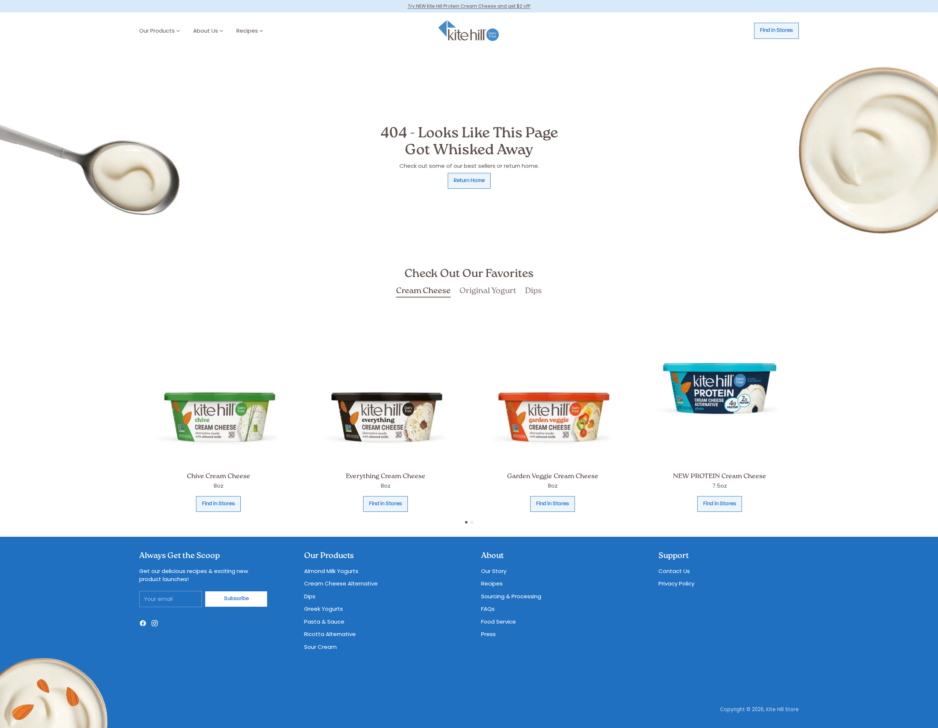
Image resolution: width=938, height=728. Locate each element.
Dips (309, 596)
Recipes (492, 583)
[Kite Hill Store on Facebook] (143, 624)
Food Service (498, 621)
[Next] (799, 410)
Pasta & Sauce (324, 621)
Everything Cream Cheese (385, 476)
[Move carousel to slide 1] (466, 522)
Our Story (493, 571)
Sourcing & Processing (511, 596)
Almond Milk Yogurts (331, 571)
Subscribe (236, 599)
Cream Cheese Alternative (341, 583)
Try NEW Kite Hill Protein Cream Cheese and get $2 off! (469, 6)
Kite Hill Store (782, 709)
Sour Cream (320, 647)
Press (488, 634)
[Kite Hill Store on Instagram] (154, 624)
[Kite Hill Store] (469, 31)
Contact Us (674, 571)
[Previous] (139, 410)
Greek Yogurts (323, 609)
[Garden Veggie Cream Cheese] (552, 388)
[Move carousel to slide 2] (471, 522)
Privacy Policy (676, 583)
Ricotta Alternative (330, 634)
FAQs (488, 609)
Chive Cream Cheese (218, 476)
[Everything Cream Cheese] (385, 388)
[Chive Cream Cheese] (218, 388)
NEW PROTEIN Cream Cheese (719, 476)
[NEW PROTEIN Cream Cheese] (719, 388)
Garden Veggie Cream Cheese (552, 476)
